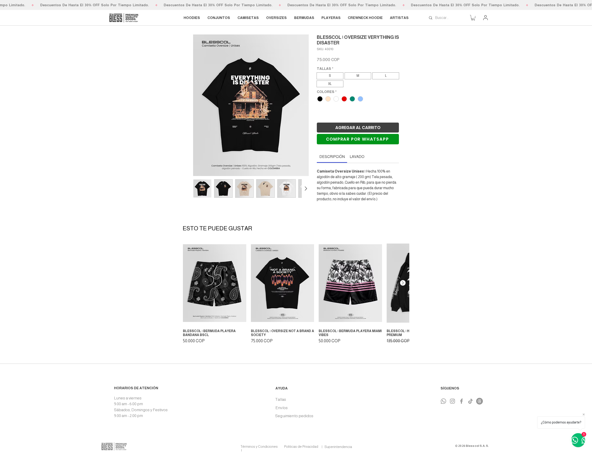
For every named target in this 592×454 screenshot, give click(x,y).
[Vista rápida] (214, 283)
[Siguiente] (403, 282)
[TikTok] (470, 400)
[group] (296, 292)
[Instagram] (452, 400)
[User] (485, 17)
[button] (473, 18)
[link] (332, 147)
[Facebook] (461, 400)
